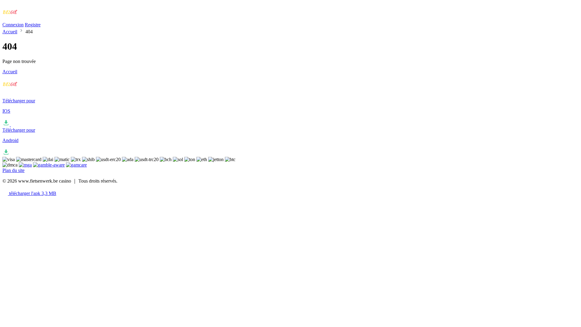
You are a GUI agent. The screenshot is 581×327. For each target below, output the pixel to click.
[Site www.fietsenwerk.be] (27, 14)
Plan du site (13, 170)
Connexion (13, 24)
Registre (33, 24)
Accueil (9, 31)
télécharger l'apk (32, 193)
